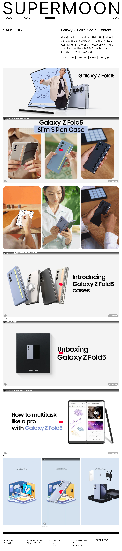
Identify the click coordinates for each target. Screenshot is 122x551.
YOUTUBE (7, 543)
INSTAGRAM (8, 540)
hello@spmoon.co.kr (34, 540)
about (28, 18)
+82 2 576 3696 (33, 543)
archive (50, 18)
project (8, 18)
